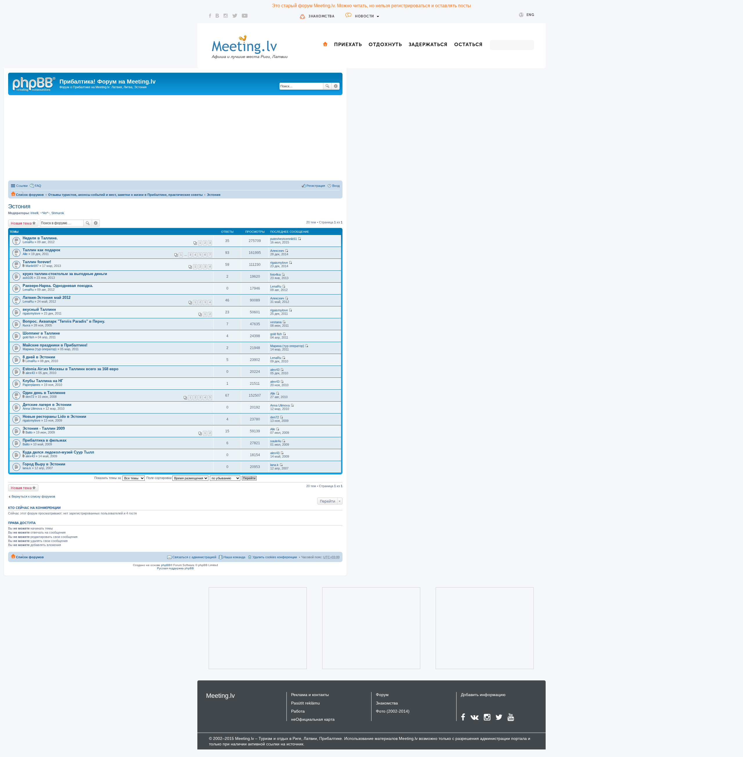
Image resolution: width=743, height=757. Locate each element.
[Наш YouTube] (245, 16)
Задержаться (428, 44)
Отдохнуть (385, 44)
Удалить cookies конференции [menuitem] (275, 557)
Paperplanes (31, 384)
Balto (29, 432)
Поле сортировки (159, 478)
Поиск (327, 86)
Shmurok (57, 213)
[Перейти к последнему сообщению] (299, 239)
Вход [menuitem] (336, 185)
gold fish (28, 337)
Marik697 (32, 266)
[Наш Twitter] (234, 16)
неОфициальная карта (313, 719)
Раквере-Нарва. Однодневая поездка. (58, 285)
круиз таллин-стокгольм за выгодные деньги (65, 274)
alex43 (30, 373)
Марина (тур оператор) (40, 349)
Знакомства (321, 16)
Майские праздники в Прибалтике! (55, 345)
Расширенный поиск (336, 86)
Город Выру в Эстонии (44, 464)
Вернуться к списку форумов (33, 496)
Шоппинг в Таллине (41, 333)
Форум (382, 694)
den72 (30, 396)
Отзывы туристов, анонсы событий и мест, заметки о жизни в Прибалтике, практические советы (125, 194)
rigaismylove (279, 262)
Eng (530, 15)
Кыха (26, 325)
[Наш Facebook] (210, 16)
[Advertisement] (175, 138)
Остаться (468, 44)
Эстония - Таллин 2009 (44, 428)
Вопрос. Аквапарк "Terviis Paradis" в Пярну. (64, 321)
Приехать (348, 44)
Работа (298, 711)
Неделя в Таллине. (40, 238)
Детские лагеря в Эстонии (47, 404)
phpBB (165, 565)
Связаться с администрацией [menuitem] (194, 557)
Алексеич (277, 250)
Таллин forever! (37, 262)
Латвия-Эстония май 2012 (47, 297)
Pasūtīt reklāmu (305, 703)
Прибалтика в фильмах (44, 440)
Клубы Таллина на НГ (43, 381)
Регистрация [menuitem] (315, 185)
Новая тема (21, 223)
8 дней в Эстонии (39, 357)
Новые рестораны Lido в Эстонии (54, 416)
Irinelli (34, 213)
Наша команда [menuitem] (234, 557)
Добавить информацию (483, 694)
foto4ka (275, 274)
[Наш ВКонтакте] (217, 16)
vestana (276, 322)
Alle (25, 254)
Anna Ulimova (32, 408)
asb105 (28, 277)
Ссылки (22, 185)
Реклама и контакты (310, 694)
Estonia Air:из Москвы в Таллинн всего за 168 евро (70, 369)
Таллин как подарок (41, 250)
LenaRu (28, 242)
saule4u (275, 441)
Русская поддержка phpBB (175, 568)
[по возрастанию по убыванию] (225, 478)
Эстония (213, 194)
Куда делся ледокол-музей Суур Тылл (58, 452)
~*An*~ (45, 213)
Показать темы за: (108, 478)
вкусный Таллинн (39, 309)
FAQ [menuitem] (38, 185)
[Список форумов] (34, 83)
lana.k (27, 468)
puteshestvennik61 (283, 239)
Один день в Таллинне (44, 393)
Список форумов (30, 194)
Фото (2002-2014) (393, 711)
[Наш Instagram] (225, 16)
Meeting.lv (220, 695)
